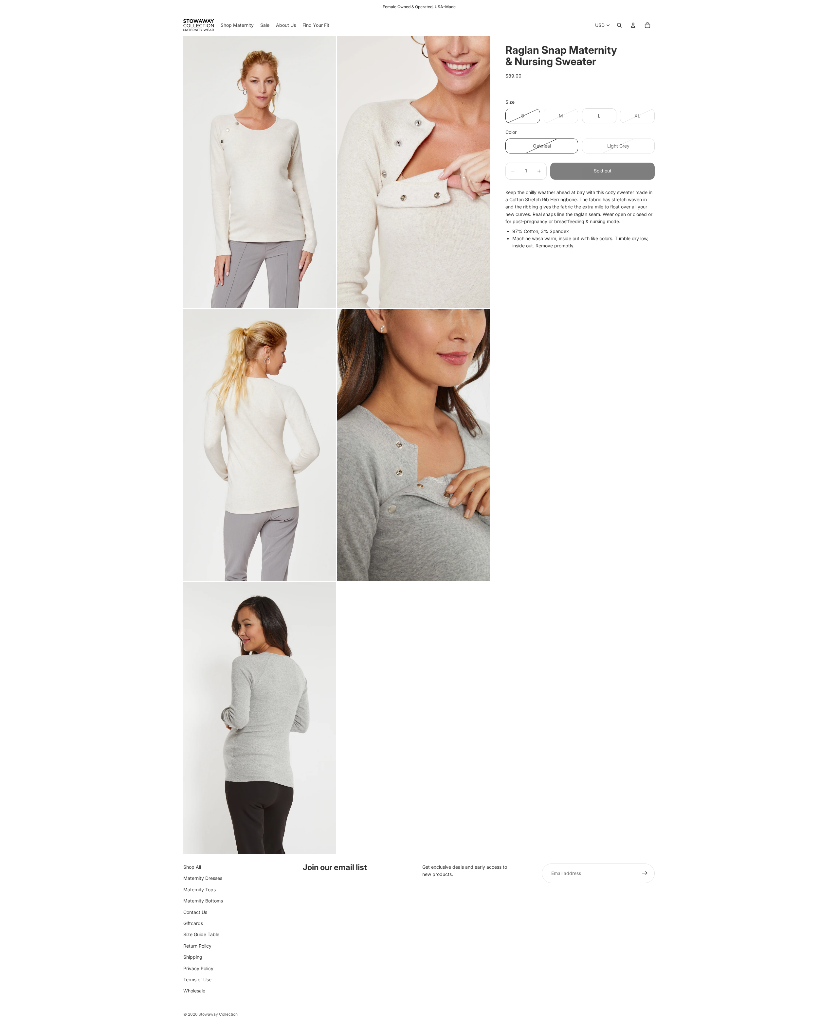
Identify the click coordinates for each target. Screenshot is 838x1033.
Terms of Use (197, 979)
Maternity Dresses (202, 878)
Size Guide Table (201, 934)
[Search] (619, 25)
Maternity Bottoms (203, 900)
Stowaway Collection (218, 1014)
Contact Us (195, 912)
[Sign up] (645, 873)
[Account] (633, 25)
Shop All (192, 867)
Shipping (192, 957)
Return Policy (197, 946)
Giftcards (193, 923)
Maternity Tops (199, 889)
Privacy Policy (198, 968)
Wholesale (194, 990)
